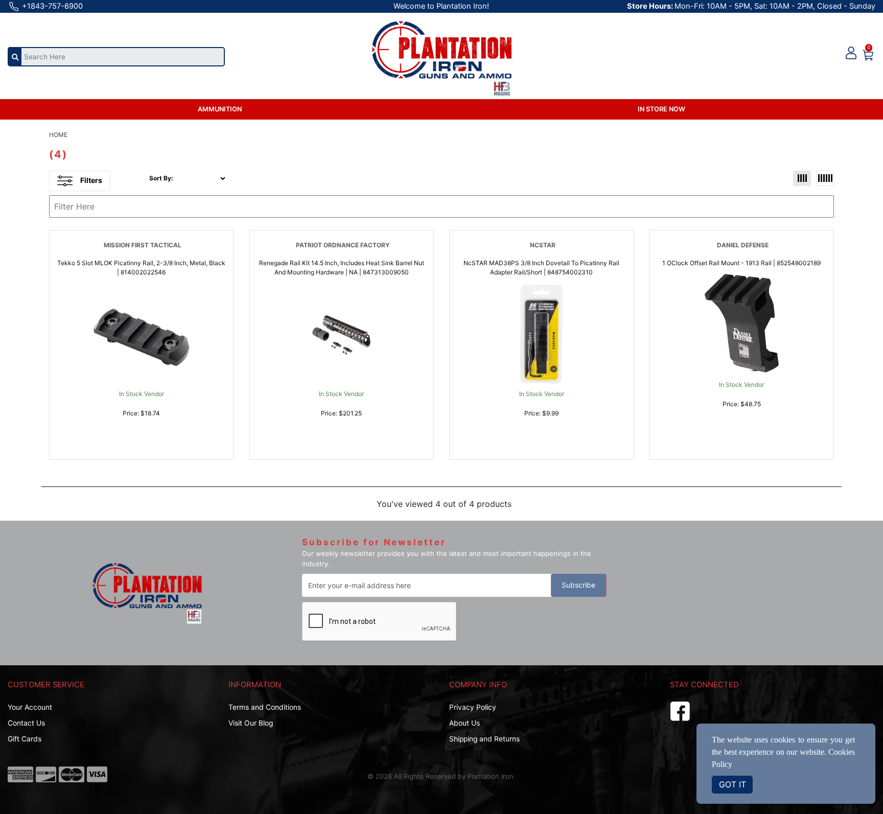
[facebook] (680, 710)
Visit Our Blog (250, 723)
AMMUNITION (220, 109)
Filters (91, 180)
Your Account (30, 707)
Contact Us (26, 723)
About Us (464, 723)
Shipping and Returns (484, 739)
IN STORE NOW (661, 109)
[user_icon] (851, 53)
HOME (58, 134)
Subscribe (578, 585)
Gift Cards (24, 739)
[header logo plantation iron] (442, 52)
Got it (732, 784)
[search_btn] (15, 56)
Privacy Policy (472, 707)
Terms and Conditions (264, 707)
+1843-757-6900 (51, 6)
